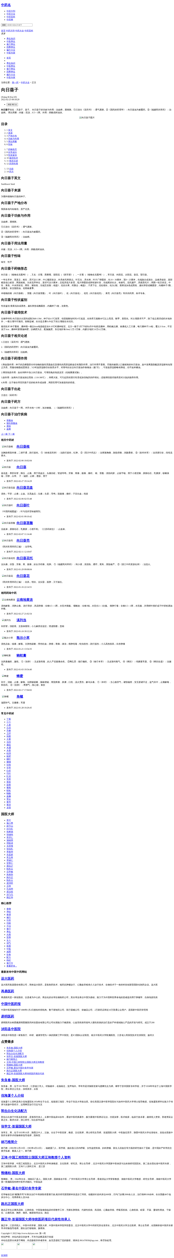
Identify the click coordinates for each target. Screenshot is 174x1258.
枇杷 (9, 756)
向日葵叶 (23, 505)
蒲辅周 (10, 840)
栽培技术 (13, 158)
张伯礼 (10, 849)
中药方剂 (11, 11)
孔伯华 (10, 889)
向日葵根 (23, 446)
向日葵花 (23, 576)
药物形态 (12, 149)
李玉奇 (10, 857)
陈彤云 (10, 869)
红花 (9, 776)
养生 (9, 932)
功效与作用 (13, 138)
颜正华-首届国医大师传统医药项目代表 (25, 1073)
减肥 (9, 952)
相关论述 (13, 161)
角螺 (20, 696)
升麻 (9, 730)
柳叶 (9, 759)
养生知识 (11, 38)
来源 (10, 133)
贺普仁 (10, 863)
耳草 (9, 779)
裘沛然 (10, 883)
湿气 (9, 943)
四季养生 (11, 47)
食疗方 (10, 963)
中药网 (10, 19)
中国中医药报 (11, 1004)
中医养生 (11, 41)
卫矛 (9, 733)
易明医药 (7, 1016)
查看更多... (12, 966)
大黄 (9, 739)
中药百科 (11, 17)
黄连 (9, 805)
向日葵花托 (25, 558)
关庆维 (10, 846)
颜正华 (10, 897)
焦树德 (10, 832)
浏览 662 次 (12, 104)
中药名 (6, 5)
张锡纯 (10, 834)
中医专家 (11, 53)
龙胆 (9, 807)
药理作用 (13, 164)
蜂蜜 (20, 676)
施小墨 (10, 823)
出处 (11, 169)
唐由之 (10, 866)
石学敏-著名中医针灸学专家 (20, 1068)
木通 (9, 748)
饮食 (9, 954)
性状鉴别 (12, 155)
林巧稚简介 (12, 1059)
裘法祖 (10, 892)
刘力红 (10, 829)
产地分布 (12, 136)
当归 (9, 742)
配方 (9, 957)
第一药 (15, 82)
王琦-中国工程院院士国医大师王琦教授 (25, 1062)
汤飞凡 (10, 894)
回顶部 (4, 1255)
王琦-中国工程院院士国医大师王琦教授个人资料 (36, 1157)
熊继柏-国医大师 (14, 1065)
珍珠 (9, 765)
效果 (9, 946)
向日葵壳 (23, 540)
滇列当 (21, 620)
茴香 (9, 785)
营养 (9, 937)
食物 (9, 909)
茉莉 (9, 782)
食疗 (9, 929)
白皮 (9, 770)
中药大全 (11, 14)
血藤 (9, 796)
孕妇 (9, 912)
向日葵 (21, 467)
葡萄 (9, 787)
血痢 (9, 429)
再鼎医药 (7, 991)
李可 (9, 820)
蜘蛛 (9, 793)
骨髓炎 (10, 420)
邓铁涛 (10, 843)
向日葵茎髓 (25, 523)
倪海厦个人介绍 (14, 1051)
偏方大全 (11, 50)
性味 (10, 144)
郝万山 (10, 826)
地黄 (9, 736)
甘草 (9, 767)
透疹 (9, 426)
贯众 (9, 799)
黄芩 (9, 802)
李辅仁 (10, 860)
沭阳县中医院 (11, 1029)
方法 (9, 926)
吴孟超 (10, 854)
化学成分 (12, 152)
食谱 (9, 914)
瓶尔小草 (23, 637)
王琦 (9, 886)
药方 (11, 171)
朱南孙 (10, 874)
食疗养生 (11, 44)
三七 (9, 722)
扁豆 (9, 745)
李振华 (10, 852)
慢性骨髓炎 (12, 423)
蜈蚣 (9, 790)
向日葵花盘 (25, 487)
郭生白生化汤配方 (15, 1053)
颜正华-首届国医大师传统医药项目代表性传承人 (36, 1219)
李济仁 (10, 837)
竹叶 (9, 773)
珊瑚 (9, 762)
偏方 (9, 917)
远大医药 (7, 978)
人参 (9, 725)
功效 (9, 923)
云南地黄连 (25, 599)
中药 (9, 920)
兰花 (9, 728)
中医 (9, 949)
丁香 (9, 719)
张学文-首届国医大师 (17, 1056)
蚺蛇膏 (21, 655)
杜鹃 (9, 753)
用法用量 (12, 141)
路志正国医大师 (14, 1071)
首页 (9, 58)
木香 (9, 750)
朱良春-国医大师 (14, 1048)
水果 (9, 934)
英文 (10, 130)
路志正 (10, 877)
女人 (9, 940)
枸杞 (9, 960)
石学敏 (10, 872)
